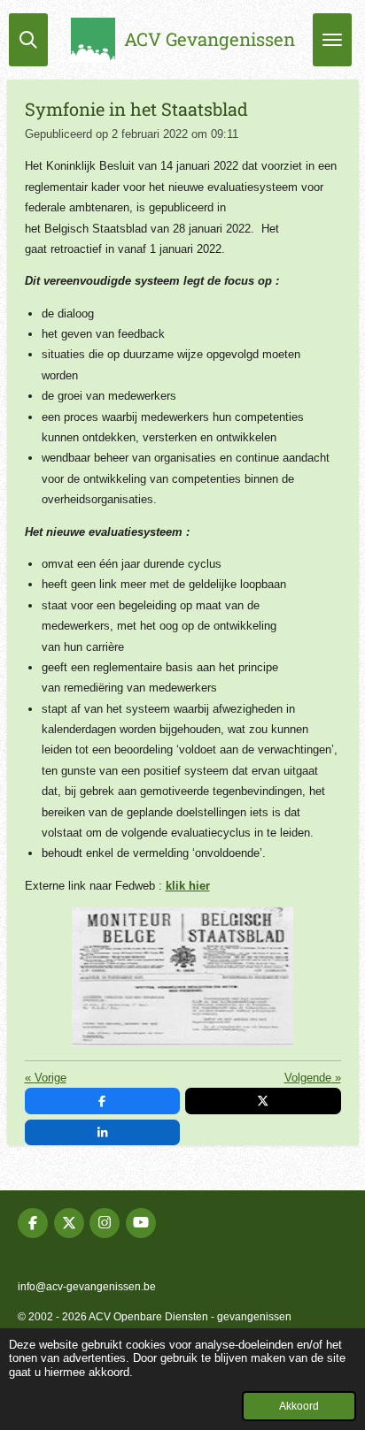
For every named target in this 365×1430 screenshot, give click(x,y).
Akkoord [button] (299, 1405)
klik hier (188, 885)
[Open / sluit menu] (332, 39)
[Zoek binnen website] (28, 39)
